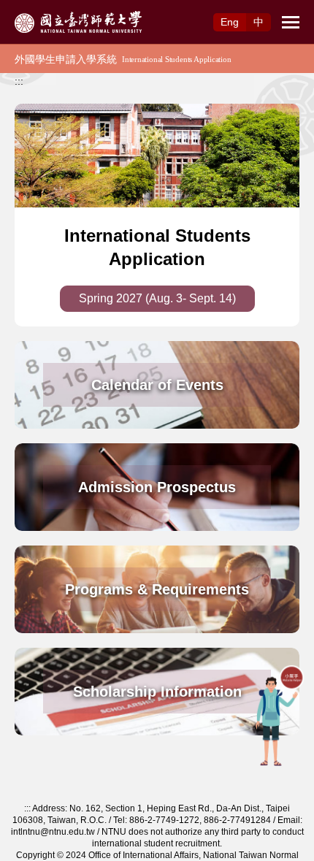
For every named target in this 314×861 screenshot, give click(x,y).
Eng (230, 22)
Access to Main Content (55, 8)
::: (19, 81)
